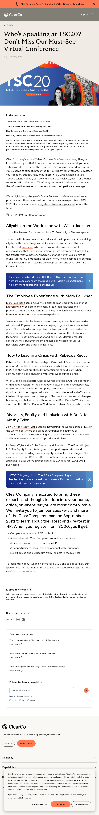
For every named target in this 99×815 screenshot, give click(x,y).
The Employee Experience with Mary (28, 126)
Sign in (8, 743)
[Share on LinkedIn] (7, 619)
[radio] (13, 700)
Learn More (79, 4)
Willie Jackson (20, 232)
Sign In (84, 15)
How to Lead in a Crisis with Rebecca (27, 131)
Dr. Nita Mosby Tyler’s (24, 427)
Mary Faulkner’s (15, 303)
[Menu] (93, 15)
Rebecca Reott (14, 362)
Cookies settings (39, 804)
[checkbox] (49, 700)
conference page (46, 567)
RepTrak (33, 381)
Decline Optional (81, 804)
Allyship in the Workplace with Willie (28, 122)
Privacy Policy (42, 790)
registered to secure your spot (57, 204)
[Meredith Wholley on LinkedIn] (30, 589)
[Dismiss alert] (94, 4)
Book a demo (26, 743)
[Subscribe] (86, 690)
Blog (10, 25)
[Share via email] (23, 619)
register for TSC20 (51, 526)
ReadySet (27, 247)
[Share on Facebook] (12, 619)
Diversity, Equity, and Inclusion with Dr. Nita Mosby (33, 136)
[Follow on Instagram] (18, 619)
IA (27, 321)
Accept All (61, 804)
